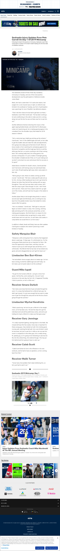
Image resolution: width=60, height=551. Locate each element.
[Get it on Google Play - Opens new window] (34, 512)
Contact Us (30, 531)
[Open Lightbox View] (30, 394)
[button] (30, 74)
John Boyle (20, 51)
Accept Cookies (39, 548)
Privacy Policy (30, 526)
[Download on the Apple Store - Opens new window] (24, 512)
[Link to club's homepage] (3, 10)
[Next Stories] (56, 470)
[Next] (36, 403)
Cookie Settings (4, 547)
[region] (30, 543)
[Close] (57, 538)
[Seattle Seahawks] (30, 518)
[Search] (55, 11)
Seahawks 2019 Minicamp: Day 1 (25, 373)
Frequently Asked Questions (30, 534)
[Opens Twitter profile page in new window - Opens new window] (19, 55)
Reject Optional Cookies (51, 548)
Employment (30, 529)
